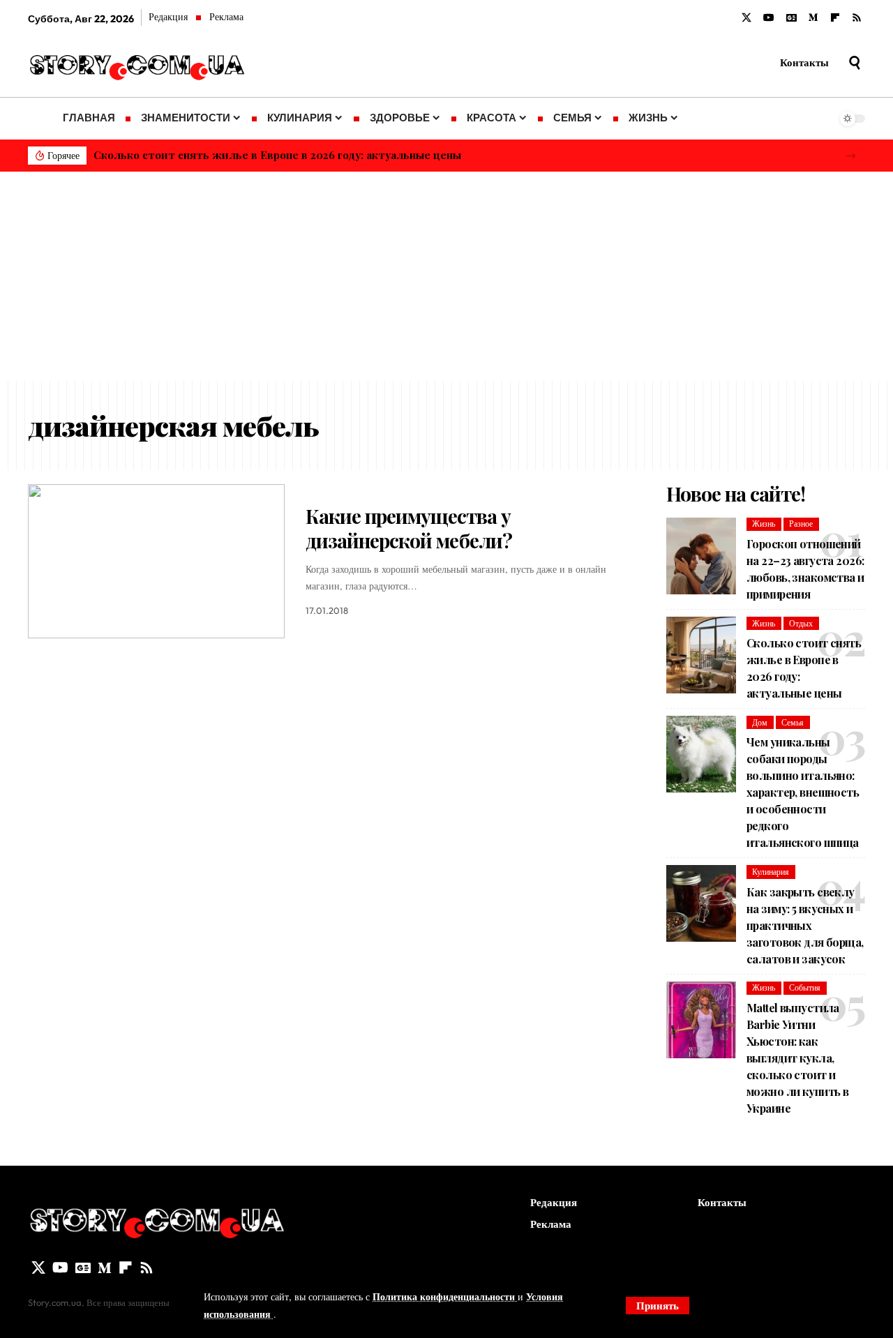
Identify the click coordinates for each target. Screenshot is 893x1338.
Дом (759, 722)
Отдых (801, 623)
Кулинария (770, 871)
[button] (850, 155)
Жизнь (763, 523)
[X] (746, 18)
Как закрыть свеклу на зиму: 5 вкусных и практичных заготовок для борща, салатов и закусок (805, 925)
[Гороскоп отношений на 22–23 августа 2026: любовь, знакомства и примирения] (701, 556)
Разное (801, 523)
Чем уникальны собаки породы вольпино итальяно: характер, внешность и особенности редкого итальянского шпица (802, 792)
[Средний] (813, 18)
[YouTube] (769, 18)
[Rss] (856, 18)
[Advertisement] (446, 276)
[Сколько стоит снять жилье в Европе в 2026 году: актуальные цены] (701, 655)
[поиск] (855, 63)
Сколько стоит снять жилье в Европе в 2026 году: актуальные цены (277, 155)
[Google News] (791, 18)
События (804, 987)
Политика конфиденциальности (445, 1296)
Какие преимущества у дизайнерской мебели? (409, 528)
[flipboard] (835, 18)
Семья (792, 722)
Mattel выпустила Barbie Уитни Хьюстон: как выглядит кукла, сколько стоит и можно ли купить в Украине (797, 1057)
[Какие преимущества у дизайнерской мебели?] (156, 561)
